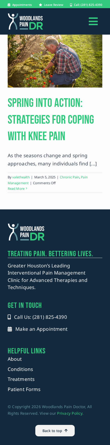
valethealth (21, 177)
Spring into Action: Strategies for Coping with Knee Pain (51, 119)
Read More (16, 188)
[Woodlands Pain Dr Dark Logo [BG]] (25, 15)
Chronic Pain (69, 177)
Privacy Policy (69, 413)
